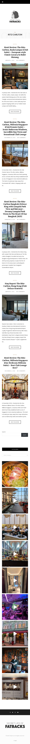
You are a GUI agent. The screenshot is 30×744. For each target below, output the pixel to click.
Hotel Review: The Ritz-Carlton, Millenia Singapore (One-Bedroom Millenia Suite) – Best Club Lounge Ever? (15, 363)
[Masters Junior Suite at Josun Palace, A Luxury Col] (15, 580)
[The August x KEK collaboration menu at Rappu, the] (15, 607)
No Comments (20, 60)
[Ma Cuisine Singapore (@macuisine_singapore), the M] (15, 634)
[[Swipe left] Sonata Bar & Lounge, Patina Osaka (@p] (15, 660)
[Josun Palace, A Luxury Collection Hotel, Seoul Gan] (15, 501)
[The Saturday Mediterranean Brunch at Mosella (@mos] (15, 554)
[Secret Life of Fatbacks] (15, 16)
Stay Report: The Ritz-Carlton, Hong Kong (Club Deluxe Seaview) (15, 286)
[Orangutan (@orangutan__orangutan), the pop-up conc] (15, 474)
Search (4, 432)
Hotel (15, 44)
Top (15, 740)
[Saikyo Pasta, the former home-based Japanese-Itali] (15, 687)
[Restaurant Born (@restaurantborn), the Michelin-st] (15, 527)
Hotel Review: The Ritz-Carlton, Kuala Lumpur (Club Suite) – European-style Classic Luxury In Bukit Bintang (15, 52)
